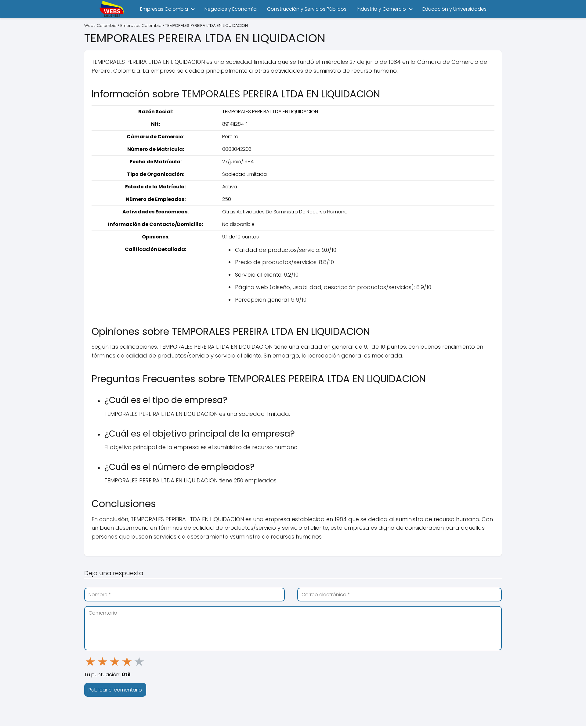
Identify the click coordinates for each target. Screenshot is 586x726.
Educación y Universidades (454, 9)
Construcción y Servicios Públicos (306, 9)
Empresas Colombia (164, 9)
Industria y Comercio (381, 9)
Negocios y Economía (230, 9)
